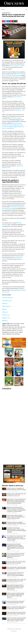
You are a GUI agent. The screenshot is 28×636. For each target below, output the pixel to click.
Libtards (4, 330)
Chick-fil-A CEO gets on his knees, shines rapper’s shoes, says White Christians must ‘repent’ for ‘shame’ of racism (16, 619)
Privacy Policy (14, 631)
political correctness (17, 330)
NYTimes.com (5, 315)
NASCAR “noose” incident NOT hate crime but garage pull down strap (16, 494)
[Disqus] (14, 409)
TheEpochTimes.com (7, 297)
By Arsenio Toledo (15, 496)
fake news (14, 327)
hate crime (5, 328)
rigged (20, 332)
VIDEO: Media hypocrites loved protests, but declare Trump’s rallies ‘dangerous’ (16, 613)
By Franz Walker (15, 570)
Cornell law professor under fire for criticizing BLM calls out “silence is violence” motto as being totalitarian (15, 574)
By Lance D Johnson (15, 550)
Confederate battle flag (13, 325)
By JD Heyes (14, 512)
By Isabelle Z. (14, 604)
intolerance (14, 328)
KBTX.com (4, 303)
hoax (9, 328)
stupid (3, 334)
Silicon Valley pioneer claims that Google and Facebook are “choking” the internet (16, 568)
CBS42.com (5, 312)
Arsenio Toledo (12, 18)
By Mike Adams (15, 533)
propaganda (5, 332)
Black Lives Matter (15, 323)
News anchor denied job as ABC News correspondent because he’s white (15, 602)
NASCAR (9, 330)
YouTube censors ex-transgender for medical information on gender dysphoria (16, 489)
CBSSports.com (6, 318)
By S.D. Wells (14, 559)
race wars (11, 332)
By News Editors (15, 491)
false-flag (19, 327)
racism (16, 332)
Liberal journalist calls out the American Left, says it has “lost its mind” (16, 562)
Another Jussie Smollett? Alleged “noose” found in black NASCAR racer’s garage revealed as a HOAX (16, 517)
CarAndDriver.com (7, 300)
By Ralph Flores (15, 564)
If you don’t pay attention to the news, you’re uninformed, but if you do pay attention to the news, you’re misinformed (15, 555)
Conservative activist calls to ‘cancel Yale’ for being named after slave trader (16, 580)
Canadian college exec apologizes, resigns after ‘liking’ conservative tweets (16, 523)
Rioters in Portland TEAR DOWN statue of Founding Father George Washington (16, 607)
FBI (24, 327)
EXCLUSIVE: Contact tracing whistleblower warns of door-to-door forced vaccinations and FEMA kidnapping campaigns (16, 530)
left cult (20, 328)
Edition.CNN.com (6, 306)
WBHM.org (4, 320)
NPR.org (4, 309)
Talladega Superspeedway (13, 334)
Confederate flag (6, 327)
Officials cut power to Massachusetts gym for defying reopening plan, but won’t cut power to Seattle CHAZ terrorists (15, 595)
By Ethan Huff (14, 504)
